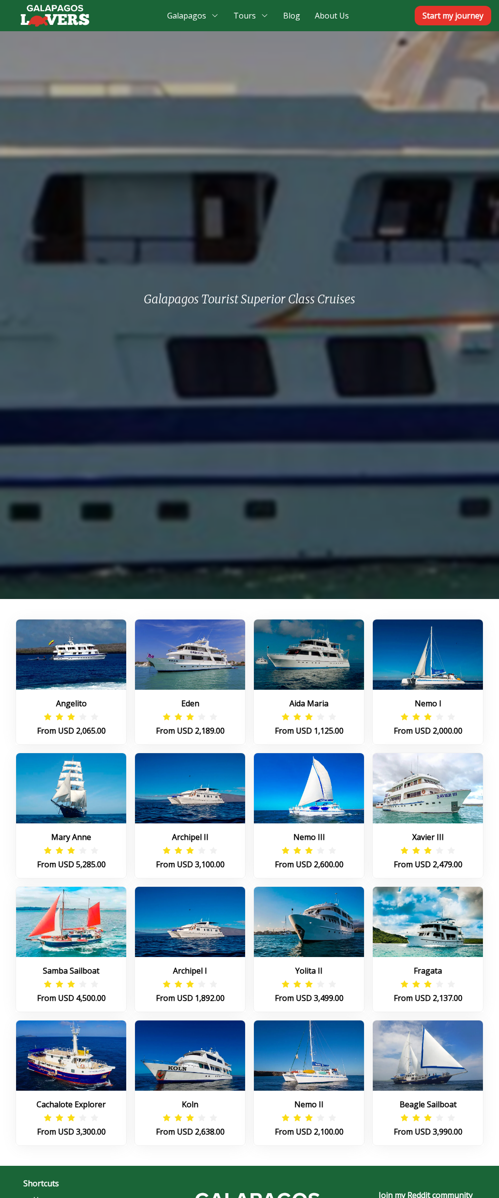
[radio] (48, 717)
